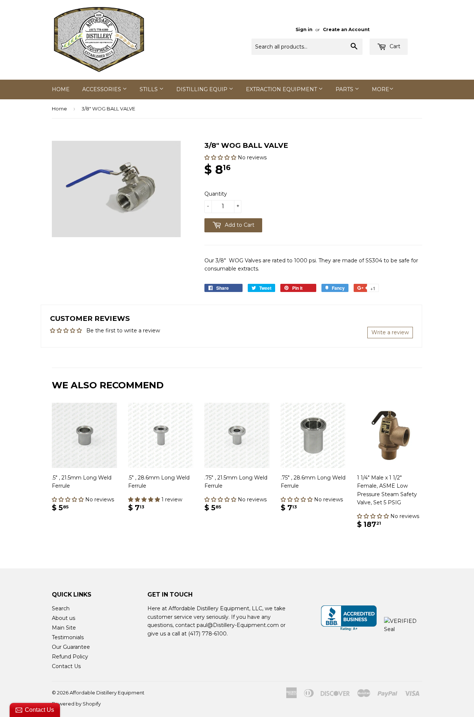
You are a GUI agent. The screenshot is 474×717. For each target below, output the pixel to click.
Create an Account (346, 29)
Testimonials (68, 637)
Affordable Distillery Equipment (107, 693)
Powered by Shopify (76, 704)
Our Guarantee (71, 647)
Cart (394, 46)
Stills (149, 89)
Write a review (390, 332)
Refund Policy (70, 656)
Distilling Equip (202, 89)
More (380, 89)
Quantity (215, 193)
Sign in (304, 29)
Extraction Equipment (282, 89)
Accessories (102, 89)
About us (63, 618)
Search (61, 608)
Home (61, 89)
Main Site (64, 627)
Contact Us (66, 666)
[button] (221, 157)
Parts (345, 89)
